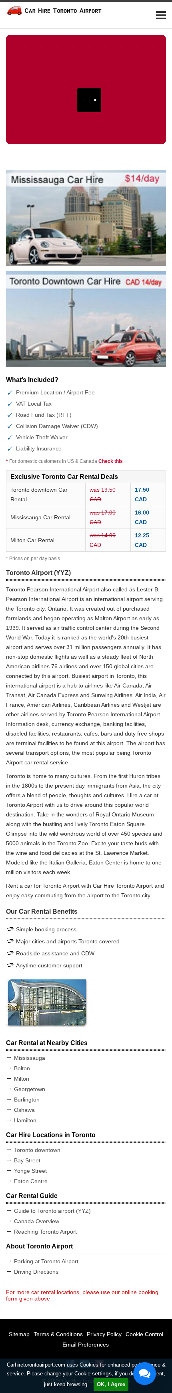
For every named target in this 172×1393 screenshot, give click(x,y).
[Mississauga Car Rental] (86, 218)
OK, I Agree (111, 1384)
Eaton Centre (31, 1181)
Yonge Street (30, 1171)
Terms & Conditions (58, 1334)
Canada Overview (36, 1221)
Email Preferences (85, 1344)
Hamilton (25, 1120)
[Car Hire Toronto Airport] (54, 13)
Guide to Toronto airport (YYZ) (52, 1211)
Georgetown (29, 1089)
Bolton (22, 1068)
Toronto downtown (37, 1150)
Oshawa (24, 1110)
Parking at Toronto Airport (46, 1261)
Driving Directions (36, 1271)
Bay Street (27, 1160)
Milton (21, 1078)
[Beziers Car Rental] (86, 319)
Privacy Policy (104, 1334)
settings (102, 1373)
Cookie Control (144, 1334)
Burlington (27, 1099)
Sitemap (19, 1334)
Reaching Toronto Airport (45, 1231)
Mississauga (29, 1058)
